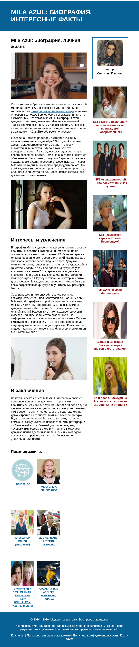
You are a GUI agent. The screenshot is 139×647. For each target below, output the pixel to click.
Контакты (17, 635)
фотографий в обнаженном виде (52, 111)
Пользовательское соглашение (49, 635)
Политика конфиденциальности (95, 635)
